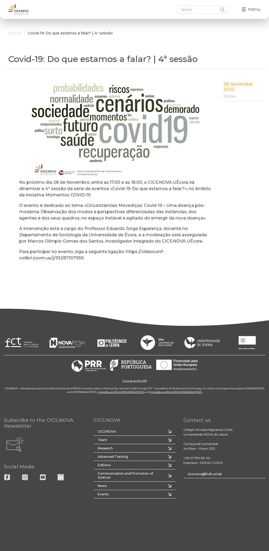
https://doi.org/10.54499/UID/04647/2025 (121, 391)
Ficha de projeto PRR (134, 380)
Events (15, 33)
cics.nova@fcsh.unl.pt (205, 474)
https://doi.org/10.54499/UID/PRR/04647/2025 (176, 391)
